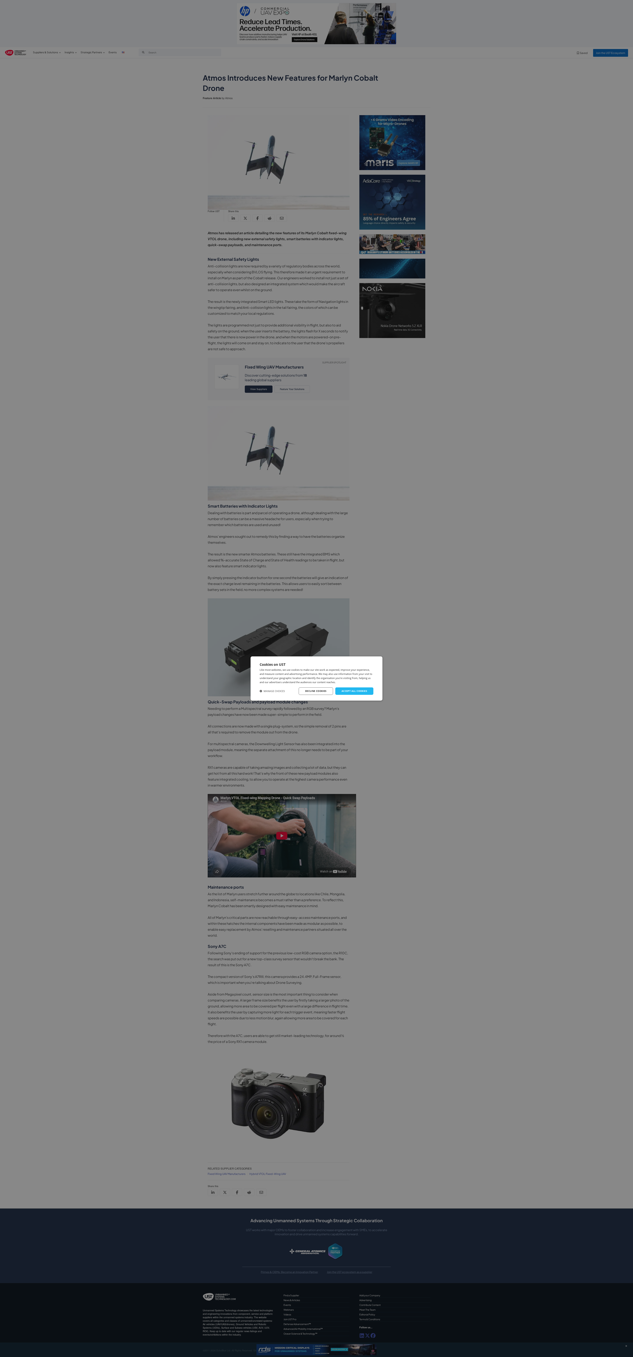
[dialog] (316, 678)
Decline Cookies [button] (316, 691)
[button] (272, 691)
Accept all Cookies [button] (354, 691)
